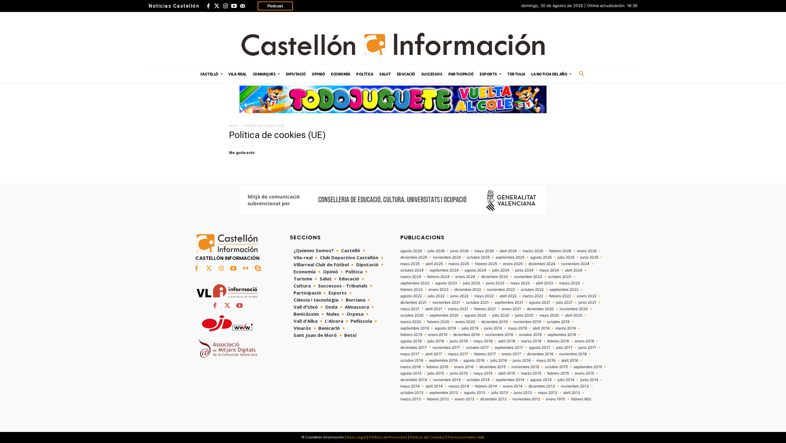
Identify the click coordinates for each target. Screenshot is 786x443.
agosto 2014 (541, 380)
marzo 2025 (459, 264)
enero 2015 (584, 373)
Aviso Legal (356, 437)
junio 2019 (493, 328)
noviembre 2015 (525, 367)
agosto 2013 (474, 393)
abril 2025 (434, 264)
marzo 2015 (531, 373)
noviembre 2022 (501, 289)
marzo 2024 (410, 277)
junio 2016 (522, 360)
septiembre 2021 (509, 302)
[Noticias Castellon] (393, 44)
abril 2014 (434, 386)
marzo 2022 (533, 296)
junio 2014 (589, 380)
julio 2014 (566, 380)
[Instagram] (225, 6)
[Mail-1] (242, 6)
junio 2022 (459, 296)
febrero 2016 (437, 367)
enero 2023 (439, 289)
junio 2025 (589, 257)
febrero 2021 (485, 309)
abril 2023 (544, 283)
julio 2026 (436, 251)
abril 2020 (573, 315)
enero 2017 (511, 354)
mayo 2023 (520, 283)
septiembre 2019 (414, 328)
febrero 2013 (438, 399)
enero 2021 (511, 309)
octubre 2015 (556, 367)
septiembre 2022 (564, 289)
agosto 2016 (473, 360)
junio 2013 (523, 393)
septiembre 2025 (510, 257)
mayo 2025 (410, 264)
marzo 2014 (459, 386)
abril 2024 (573, 270)
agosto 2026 (411, 251)
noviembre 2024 (575, 264)
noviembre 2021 (446, 302)
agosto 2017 (539, 347)
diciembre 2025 (413, 257)
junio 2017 (587, 347)
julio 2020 (500, 315)
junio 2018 (459, 341)
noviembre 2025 (447, 257)
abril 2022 (508, 296)
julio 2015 (435, 373)
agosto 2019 (445, 328)
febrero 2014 (486, 386)
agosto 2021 (539, 302)
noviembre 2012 (526, 399)
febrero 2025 (486, 264)
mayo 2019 (517, 328)
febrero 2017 (485, 354)
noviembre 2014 (447, 380)
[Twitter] (217, 6)
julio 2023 (471, 283)
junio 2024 (524, 270)
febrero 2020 (438, 322)
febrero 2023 (411, 289)
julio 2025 (566, 257)
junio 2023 (495, 283)
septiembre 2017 (509, 347)
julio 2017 (564, 347)
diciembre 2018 (466, 335)
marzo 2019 (565, 328)
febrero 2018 (558, 341)
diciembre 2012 (493, 399)
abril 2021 (433, 309)
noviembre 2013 (575, 386)
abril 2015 (506, 373)
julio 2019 (470, 328)
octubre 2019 (558, 322)
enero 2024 (465, 277)
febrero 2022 (560, 296)
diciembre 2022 (467, 289)
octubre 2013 (411, 393)
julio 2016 (498, 360)
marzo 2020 (410, 322)
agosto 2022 (411, 296)
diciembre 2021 (413, 302)
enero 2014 (513, 386)
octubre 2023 (559, 277)
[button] (581, 74)
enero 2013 (464, 399)
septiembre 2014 (510, 380)
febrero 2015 (558, 373)
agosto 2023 (446, 283)
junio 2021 (587, 302)
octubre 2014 (478, 380)
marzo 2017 (458, 354)
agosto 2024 (475, 270)
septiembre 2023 (415, 283)
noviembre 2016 (573, 354)
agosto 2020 (475, 315)
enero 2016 (463, 367)
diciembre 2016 (540, 354)
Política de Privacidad (388, 437)
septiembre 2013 (443, 393)
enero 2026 (587, 251)
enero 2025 (513, 264)
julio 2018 (435, 341)
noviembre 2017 (446, 347)
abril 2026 (508, 251)
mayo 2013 (547, 393)
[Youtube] (234, 6)
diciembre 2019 (494, 322)
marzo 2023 (569, 283)
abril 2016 (569, 360)
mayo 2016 (545, 360)
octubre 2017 (477, 347)
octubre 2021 (477, 302)
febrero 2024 (438, 277)
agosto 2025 (541, 257)
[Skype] (258, 268)
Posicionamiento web (466, 437)
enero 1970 (555, 399)
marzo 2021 (458, 309)
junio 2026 (459, 251)
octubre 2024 (412, 270)
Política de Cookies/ (427, 437)
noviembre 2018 (499, 335)
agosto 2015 (411, 373)
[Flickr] (245, 268)
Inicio (233, 125)
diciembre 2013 (541, 386)
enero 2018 (584, 341)
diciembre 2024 (541, 264)
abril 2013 (571, 393)
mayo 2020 (549, 315)
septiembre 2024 (444, 270)
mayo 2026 (484, 251)
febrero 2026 (560, 251)
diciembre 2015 (492, 367)
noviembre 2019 (527, 322)
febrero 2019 (411, 335)
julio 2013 (499, 393)
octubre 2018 (530, 335)
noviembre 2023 (528, 277)
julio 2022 (436, 296)
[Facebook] (208, 6)
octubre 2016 (411, 360)
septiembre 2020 (444, 315)
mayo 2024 (549, 270)
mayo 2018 (482, 341)
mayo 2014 (410, 386)
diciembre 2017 (413, 347)
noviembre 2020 (574, 309)
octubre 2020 (412, 315)
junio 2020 (524, 315)
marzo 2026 (533, 251)
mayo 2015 (482, 373)
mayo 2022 (484, 296)
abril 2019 (541, 328)
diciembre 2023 (494, 277)
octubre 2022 (532, 289)
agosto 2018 (411, 341)
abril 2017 (433, 354)
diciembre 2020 (540, 309)
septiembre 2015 (588, 367)
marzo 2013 (410, 399)
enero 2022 (587, 296)
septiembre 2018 (561, 335)
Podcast (275, 5)
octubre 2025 (478, 257)
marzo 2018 (531, 341)
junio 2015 (459, 373)
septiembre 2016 (443, 360)
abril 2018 (506, 341)
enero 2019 (437, 335)
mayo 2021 (409, 309)
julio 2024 (500, 270)
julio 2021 (564, 302)
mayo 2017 (409, 354)
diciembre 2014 (413, 380)
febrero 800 (581, 399)
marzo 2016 (410, 367)
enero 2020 (465, 322)
